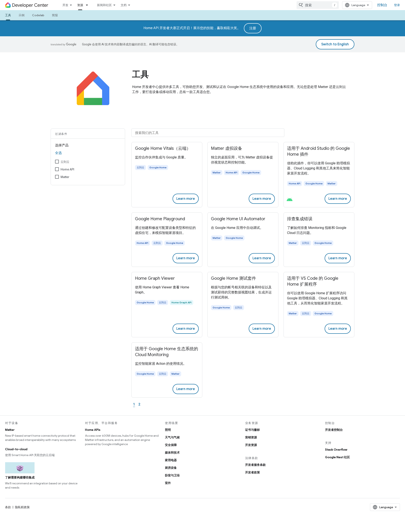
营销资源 (251, 437)
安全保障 (171, 445)
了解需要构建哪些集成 (20, 477)
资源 (80, 5)
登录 (397, 5)
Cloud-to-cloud (16, 449)
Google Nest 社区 (337, 457)
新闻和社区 (104, 5)
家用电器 (171, 460)
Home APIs (92, 430)
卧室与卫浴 (172, 475)
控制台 (382, 5)
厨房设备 (171, 468)
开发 (65, 5)
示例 (21, 15)
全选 (58, 153)
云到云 (65, 161)
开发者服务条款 (255, 465)
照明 (168, 430)
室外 (168, 483)
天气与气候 (172, 437)
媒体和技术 (172, 452)
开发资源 (251, 445)
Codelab (38, 15)
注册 (252, 28)
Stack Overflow (336, 449)
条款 (8, 507)
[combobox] (318, 5)
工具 (8, 15)
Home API (67, 169)
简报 (55, 15)
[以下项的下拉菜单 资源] (88, 5)
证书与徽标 (252, 430)
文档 (124, 5)
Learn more (185, 199)
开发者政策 (252, 472)
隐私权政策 (22, 507)
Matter (65, 177)
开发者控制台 (334, 430)
